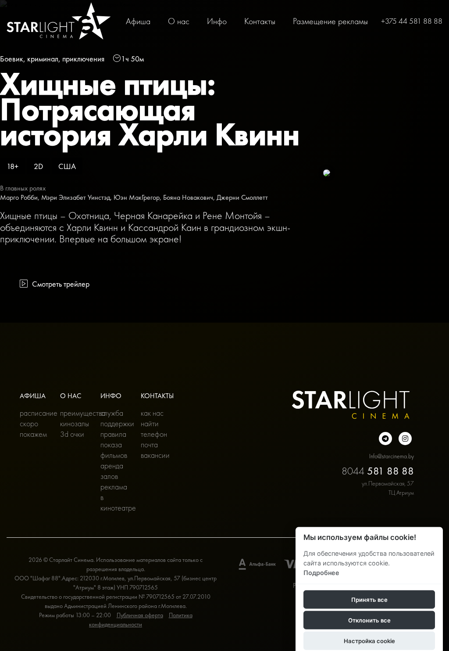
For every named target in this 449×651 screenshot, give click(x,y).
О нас (178, 21)
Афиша (138, 21)
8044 (378, 471)
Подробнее (321, 572)
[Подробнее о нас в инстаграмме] (405, 438)
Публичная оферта (140, 615)
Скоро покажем (33, 428)
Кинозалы (73, 423)
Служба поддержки (114, 418)
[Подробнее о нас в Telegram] (385, 438)
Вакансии (154, 455)
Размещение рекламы (330, 21)
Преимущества (73, 413)
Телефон (154, 434)
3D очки (72, 434)
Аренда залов (111, 470)
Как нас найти (152, 418)
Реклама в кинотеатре (114, 497)
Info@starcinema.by (391, 456)
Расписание (33, 413)
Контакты (259, 21)
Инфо (217, 21)
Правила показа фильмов (113, 444)
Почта (149, 444)
